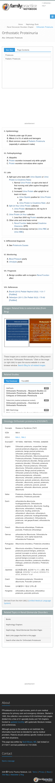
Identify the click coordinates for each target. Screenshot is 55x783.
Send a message (8, 761)
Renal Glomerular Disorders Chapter (20, 27)
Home (20, 24)
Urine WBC (18, 232)
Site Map (5, 774)
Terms (34, 772)
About (49, 772)
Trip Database (11, 381)
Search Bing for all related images (31, 365)
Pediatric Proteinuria (12, 58)
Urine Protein (26, 182)
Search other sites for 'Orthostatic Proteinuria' (23, 640)
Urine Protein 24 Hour (18, 214)
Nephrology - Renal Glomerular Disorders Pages (24, 630)
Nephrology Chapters (14, 624)
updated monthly (17, 722)
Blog (22, 774)
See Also (9, 50)
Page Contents (23, 50)
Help (44, 6)
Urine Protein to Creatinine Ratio (32, 203)
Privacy (42, 772)
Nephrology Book (32, 24)
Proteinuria (9, 55)
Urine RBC (42, 229)
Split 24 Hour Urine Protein (20, 205)
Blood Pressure (15, 259)
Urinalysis (13, 261)
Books (8, 619)
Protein (12, 160)
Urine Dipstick (35, 176)
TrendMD (25, 381)
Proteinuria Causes (20, 245)
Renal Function (20, 223)
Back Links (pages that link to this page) (21, 635)
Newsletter (15, 774)
